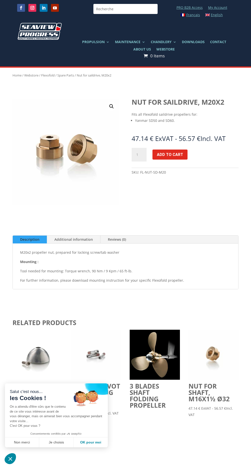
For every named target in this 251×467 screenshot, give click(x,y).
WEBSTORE (165, 49)
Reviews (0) (117, 239)
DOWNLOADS (193, 42)
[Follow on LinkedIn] (44, 8)
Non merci (22, 442)
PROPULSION (93, 42)
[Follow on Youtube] (55, 8)
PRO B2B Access (189, 8)
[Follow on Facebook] (21, 8)
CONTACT (218, 42)
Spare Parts (65, 75)
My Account (217, 8)
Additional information (73, 239)
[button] (111, 106)
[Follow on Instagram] (32, 8)
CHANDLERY (161, 42)
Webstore (31, 75)
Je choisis (56, 442)
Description (29, 239)
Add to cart (170, 154)
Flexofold (48, 75)
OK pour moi (90, 442)
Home (17, 75)
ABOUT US (142, 49)
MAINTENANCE (127, 42)
